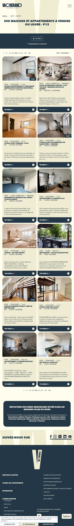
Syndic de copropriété (12, 483)
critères (38, 38)
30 (29, 53)
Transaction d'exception (52, 475)
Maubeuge (21, 419)
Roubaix (42, 421)
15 (22, 53)
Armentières (13, 417)
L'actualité (7, 501)
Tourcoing (32, 421)
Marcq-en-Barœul (33, 419)
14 (19, 53)
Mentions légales (10, 514)
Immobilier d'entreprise (52, 478)
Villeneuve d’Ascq (58, 419)
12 (13, 53)
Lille (48, 417)
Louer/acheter (9, 499)
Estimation (7, 491)
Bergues (28, 417)
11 (10, 53)
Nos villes (7, 504)
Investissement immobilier (53, 482)
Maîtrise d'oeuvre (50, 485)
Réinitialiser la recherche (38, 44)
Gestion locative (10, 475)
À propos (47, 492)
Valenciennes (45, 419)
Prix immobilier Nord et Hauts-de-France (58, 489)
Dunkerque (55, 417)
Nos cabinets (48, 499)
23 (25, 53)
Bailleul (21, 417)
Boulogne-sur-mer (39, 417)
